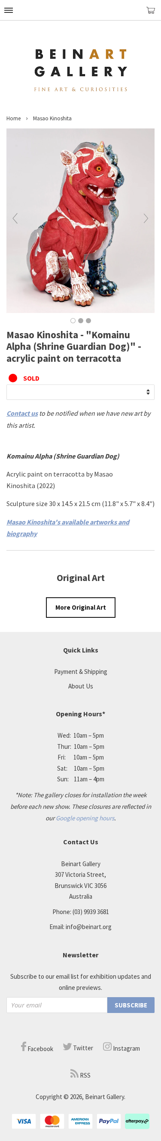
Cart (153, 14)
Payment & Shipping (80, 671)
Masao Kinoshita (52, 118)
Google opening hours (85, 818)
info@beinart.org (89, 927)
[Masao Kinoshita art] (80, 310)
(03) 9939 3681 (91, 912)
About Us (80, 686)
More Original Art (80, 607)
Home (13, 118)
